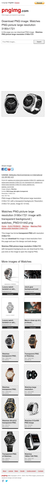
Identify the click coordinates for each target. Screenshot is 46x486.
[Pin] (9, 169)
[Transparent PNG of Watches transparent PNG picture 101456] (33, 341)
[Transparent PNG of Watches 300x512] (10, 442)
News (16, 471)
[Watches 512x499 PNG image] (33, 408)
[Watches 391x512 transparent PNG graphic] (10, 408)
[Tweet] (12, 169)
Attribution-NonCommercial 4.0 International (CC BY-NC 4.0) (22, 176)
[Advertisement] (23, 68)
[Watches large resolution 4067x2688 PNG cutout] (33, 375)
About (4, 471)
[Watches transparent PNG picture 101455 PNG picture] (10, 375)
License (10, 471)
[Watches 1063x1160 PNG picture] (33, 441)
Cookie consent (31, 471)
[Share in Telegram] (6, 169)
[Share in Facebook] (3, 169)
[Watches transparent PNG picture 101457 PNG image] (10, 341)
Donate (22, 471)
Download (10, 294)
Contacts (40, 471)
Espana (17, 3)
